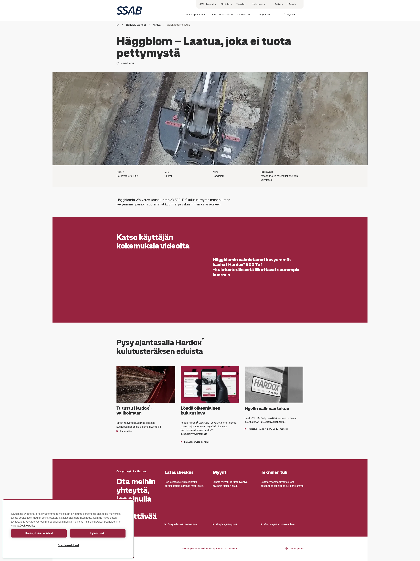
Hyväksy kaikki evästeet (39, 533)
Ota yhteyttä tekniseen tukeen (279, 524)
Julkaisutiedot (231, 548)
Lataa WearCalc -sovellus (197, 441)
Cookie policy (27, 525)
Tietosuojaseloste (190, 548)
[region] (68, 528)
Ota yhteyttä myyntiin (227, 524)
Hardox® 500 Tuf (126, 176)
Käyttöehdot (217, 548)
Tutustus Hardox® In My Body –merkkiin (268, 428)
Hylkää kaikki (97, 533)
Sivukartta (205, 548)
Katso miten (126, 431)
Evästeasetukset (68, 545)
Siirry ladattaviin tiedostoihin (182, 524)
